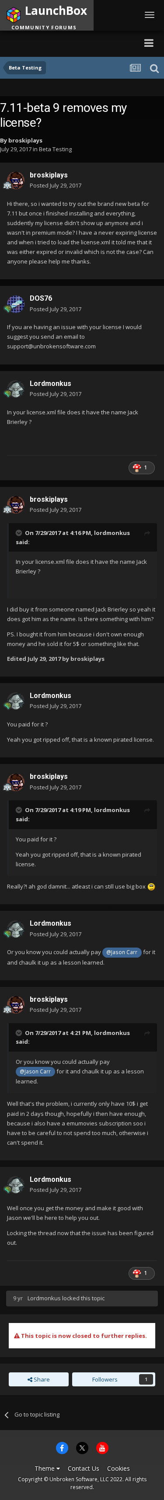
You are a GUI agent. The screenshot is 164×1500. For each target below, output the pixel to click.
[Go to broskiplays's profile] (15, 180)
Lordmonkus (50, 383)
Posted (55, 185)
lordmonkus (112, 533)
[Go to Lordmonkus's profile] (15, 389)
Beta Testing (55, 149)
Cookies (118, 1468)
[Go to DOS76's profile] (15, 304)
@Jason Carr (121, 951)
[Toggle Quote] (20, 532)
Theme (45, 1468)
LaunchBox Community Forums (65, 43)
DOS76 (41, 298)
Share (41, 1379)
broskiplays (25, 140)
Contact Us (83, 1468)
